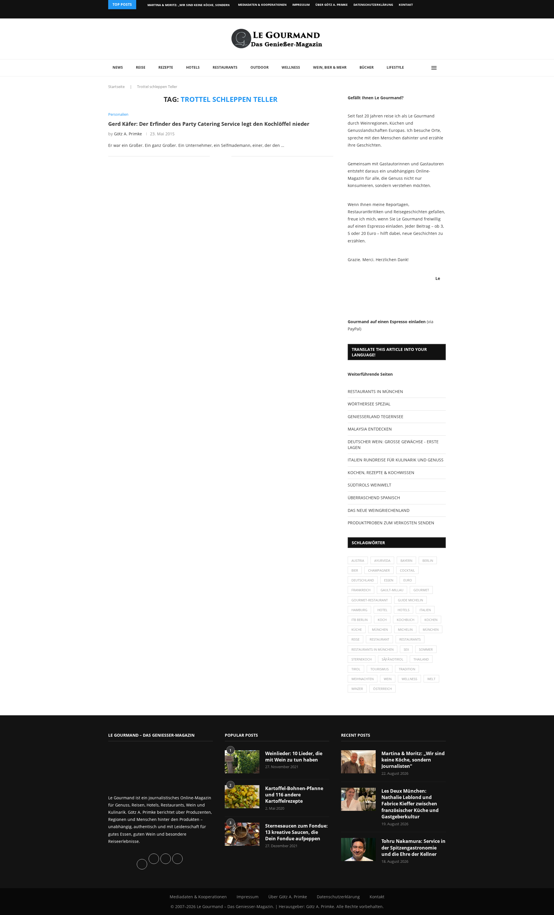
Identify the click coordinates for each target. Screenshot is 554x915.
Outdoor (259, 67)
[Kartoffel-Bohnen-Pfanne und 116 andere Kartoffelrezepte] (242, 796)
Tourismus (379, 669)
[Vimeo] (414, 13)
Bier (354, 570)
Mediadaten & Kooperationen (262, 5)
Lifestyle (395, 67)
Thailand (421, 659)
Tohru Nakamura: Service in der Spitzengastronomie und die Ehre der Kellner (413, 847)
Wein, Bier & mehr (330, 67)
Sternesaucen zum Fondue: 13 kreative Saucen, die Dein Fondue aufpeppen (296, 832)
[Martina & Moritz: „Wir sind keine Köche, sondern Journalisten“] (358, 761)
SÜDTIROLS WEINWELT (369, 485)
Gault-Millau (392, 590)
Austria (357, 560)
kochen (430, 620)
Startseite (116, 86)
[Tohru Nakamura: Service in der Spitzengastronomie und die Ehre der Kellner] (358, 849)
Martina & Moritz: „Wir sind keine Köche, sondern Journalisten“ (413, 760)
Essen (388, 580)
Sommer (426, 649)
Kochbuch (405, 620)
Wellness (291, 67)
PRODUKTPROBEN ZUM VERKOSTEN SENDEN (391, 522)
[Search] (443, 67)
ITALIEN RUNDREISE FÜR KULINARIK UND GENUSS (395, 460)
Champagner (379, 570)
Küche (356, 629)
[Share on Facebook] (218, 156)
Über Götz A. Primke (331, 5)
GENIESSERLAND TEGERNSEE (375, 416)
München (380, 629)
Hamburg (359, 610)
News (118, 67)
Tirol (355, 669)
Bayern (406, 560)
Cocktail (407, 570)
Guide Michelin (410, 600)
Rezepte (165, 67)
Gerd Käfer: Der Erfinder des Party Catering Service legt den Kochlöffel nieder (208, 123)
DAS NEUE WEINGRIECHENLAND (378, 510)
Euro (407, 580)
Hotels (193, 67)
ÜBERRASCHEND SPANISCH (374, 497)
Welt (431, 679)
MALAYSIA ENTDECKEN (370, 429)
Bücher (367, 67)
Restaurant (379, 639)
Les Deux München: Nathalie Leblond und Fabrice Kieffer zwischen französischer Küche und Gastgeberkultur (410, 804)
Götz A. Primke (128, 133)
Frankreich (360, 590)
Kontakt (406, 5)
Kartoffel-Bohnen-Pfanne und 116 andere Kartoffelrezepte (294, 794)
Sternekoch (361, 659)
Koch (382, 620)
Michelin (405, 629)
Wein (388, 679)
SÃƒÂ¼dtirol (392, 659)
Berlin (427, 560)
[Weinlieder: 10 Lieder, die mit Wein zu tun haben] (242, 761)
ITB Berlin (359, 620)
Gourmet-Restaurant (369, 600)
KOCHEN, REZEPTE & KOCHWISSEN (381, 472)
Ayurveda (382, 560)
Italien (425, 610)
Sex (406, 649)
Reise (140, 67)
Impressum (301, 5)
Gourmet (421, 590)
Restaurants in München (372, 649)
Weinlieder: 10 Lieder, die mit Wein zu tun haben (293, 756)
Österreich (382, 688)
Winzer (357, 688)
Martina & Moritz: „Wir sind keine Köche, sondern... (189, 5)
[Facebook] (408, 13)
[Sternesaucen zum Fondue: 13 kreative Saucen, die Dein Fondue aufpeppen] (242, 834)
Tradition (407, 669)
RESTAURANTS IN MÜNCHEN (375, 391)
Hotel (382, 610)
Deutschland (362, 580)
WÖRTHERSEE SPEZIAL (369, 404)
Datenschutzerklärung (373, 5)
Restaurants (225, 67)
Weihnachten (362, 679)
